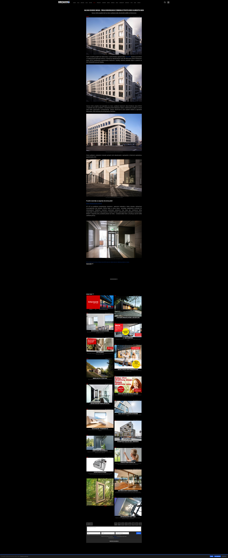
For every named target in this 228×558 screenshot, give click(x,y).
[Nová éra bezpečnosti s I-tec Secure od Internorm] (100, 322)
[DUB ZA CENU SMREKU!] (100, 344)
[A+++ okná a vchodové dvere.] (128, 330)
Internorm (90, 309)
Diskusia (82, 2)
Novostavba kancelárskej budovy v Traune (128, 516)
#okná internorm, (114, 262)
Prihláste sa (115, 536)
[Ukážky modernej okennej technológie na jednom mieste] (128, 479)
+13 (141, 344)
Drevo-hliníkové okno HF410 (94, 203)
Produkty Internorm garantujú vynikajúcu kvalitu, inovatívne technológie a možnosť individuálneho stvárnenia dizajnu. (128, 395)
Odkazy (138, 2)
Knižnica (112, 2)
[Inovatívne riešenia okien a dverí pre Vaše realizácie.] (100, 394)
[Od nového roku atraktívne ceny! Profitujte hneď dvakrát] (128, 385)
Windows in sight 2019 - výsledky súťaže (100, 378)
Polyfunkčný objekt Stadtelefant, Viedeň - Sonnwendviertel (128, 441)
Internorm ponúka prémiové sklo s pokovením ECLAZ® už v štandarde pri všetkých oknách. (128, 415)
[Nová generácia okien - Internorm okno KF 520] (100, 419)
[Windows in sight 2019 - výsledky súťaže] (100, 368)
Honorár (104, 2)
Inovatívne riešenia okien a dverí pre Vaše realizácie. (100, 403)
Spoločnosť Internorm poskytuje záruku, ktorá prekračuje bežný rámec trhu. (128, 318)
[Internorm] (93, 302)
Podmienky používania (24, 556)
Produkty (99, 2)
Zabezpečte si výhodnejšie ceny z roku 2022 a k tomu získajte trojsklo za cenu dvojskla (128, 339)
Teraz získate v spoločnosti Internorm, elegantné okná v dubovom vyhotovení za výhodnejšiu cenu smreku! (100, 354)
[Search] (165, 2)
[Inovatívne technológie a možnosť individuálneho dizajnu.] (128, 357)
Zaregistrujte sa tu (117, 537)
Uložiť (212, 556)
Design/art (122, 2)
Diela (78, 2)
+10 (141, 447)
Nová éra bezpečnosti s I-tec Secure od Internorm (100, 331)
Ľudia (87, 2)
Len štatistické (217, 556)
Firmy (94, 2)
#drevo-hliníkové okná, (90, 262)
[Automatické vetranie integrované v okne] (128, 455)
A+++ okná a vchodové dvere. (128, 338)
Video (135, 2)
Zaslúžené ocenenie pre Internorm (100, 472)
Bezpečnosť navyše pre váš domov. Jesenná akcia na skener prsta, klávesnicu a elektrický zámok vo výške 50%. (100, 452)
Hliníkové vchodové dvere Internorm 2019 (100, 450)
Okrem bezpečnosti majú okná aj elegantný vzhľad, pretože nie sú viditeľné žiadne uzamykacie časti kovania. (100, 332)
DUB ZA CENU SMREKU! (100, 352)
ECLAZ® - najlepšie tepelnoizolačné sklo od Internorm (128, 413)
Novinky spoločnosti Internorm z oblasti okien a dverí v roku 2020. (100, 404)
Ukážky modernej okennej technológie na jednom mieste (128, 490)
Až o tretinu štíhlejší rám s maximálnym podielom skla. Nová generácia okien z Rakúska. (100, 430)
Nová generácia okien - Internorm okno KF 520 (100, 428)
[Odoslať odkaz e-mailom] (133, 523)
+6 (141, 323)
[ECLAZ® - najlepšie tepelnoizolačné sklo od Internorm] (128, 407)
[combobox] (165, 2)
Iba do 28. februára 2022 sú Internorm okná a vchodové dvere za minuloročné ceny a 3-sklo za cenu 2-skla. (128, 371)
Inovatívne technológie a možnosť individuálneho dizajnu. (128, 369)
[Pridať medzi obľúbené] (136, 523)
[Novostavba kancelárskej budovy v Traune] (128, 507)
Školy (117, 2)
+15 (141, 400)
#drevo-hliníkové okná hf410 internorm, (103, 262)
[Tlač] (129, 523)
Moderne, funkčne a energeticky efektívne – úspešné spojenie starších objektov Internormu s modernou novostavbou (128, 518)
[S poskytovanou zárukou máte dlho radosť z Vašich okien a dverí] (128, 306)
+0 (141, 497)
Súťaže (90, 2)
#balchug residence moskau (123, 262)
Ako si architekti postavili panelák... (128, 442)
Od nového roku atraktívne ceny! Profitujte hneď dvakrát (128, 394)
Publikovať (138, 533)
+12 (113, 337)
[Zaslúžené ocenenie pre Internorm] (100, 464)
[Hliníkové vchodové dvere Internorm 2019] (100, 443)
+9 (141, 295)
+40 (141, 420)
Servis (108, 2)
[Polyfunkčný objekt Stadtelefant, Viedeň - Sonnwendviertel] (128, 431)
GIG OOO (128, 56)
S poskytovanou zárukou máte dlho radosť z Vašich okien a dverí (128, 317)
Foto (131, 2)
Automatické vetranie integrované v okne (128, 462)
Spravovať (224, 556)
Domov (74, 2)
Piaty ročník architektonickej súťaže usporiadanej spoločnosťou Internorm (100, 379)
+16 (113, 409)
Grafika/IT (127, 2)
